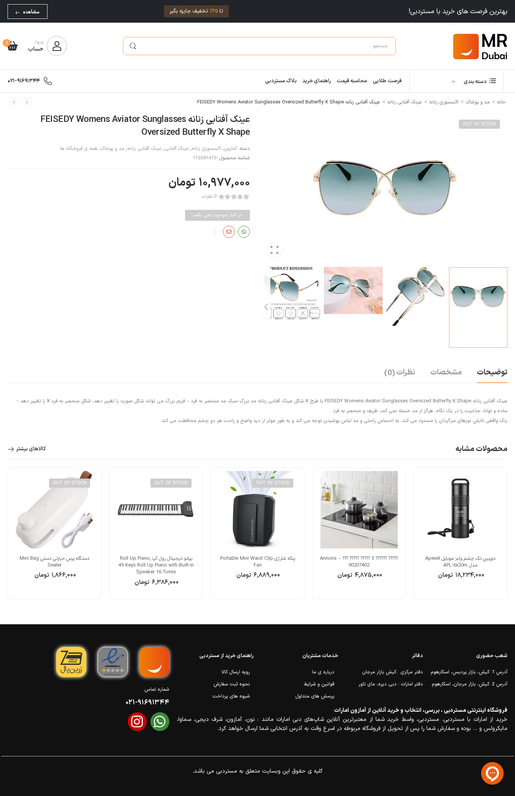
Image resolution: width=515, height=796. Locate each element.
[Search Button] (132, 46)
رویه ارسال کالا (236, 672)
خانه (501, 102)
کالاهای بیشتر (31, 449)
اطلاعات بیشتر (258, 579)
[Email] (229, 232)
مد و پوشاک (478, 102)
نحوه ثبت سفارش (231, 684)
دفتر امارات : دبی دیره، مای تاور (391, 684)
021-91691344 (24, 81)
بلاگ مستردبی (281, 81)
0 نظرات (209, 196)
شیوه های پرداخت (231, 696)
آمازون (230, 148)
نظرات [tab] (399, 373)
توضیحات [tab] (492, 372)
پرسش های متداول (314, 696)
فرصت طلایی (387, 81)
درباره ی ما (323, 672)
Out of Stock (479, 124)
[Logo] (480, 46)
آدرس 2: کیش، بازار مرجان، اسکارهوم (469, 684)
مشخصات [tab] (446, 372)
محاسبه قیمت (352, 81)
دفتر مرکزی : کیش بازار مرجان (392, 672)
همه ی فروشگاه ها (79, 148)
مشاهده (31, 11)
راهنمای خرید (316, 81)
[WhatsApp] (244, 232)
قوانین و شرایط (319, 684)
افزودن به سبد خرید (460, 579)
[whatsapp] (159, 721)
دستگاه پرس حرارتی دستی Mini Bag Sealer (54, 562)
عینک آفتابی (176, 148)
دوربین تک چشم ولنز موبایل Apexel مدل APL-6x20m (460, 562)
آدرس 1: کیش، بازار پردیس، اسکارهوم (469, 672)
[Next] (265, 307)
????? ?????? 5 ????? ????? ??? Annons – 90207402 (359, 562)
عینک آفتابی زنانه (404, 102)
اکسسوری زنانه (443, 102)
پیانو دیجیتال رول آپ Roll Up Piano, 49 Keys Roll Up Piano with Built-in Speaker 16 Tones (156, 565)
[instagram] (137, 721)
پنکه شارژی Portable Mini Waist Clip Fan (257, 562)
